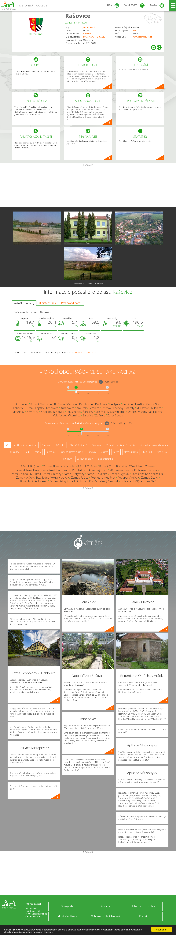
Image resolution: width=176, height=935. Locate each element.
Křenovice (52, 408)
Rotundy (92, 451)
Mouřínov (18, 412)
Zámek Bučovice (31, 466)
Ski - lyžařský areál (78, 445)
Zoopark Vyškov (119, 474)
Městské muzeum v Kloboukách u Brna (133, 470)
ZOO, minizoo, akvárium (25, 445)
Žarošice (88, 415)
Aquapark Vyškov (128, 477)
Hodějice (127, 404)
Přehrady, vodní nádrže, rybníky (121, 445)
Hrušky (139, 404)
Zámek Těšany (52, 474)
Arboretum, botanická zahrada (155, 445)
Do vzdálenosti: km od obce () (74, 423)
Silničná (100, 412)
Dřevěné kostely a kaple (71, 451)
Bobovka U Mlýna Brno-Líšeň (138, 481)
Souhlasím (161, 929)
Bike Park (147, 451)
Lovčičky (118, 408)
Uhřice (132, 412)
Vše (7, 445)
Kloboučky (152, 404)
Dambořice (86, 404)
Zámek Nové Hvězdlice (31, 470)
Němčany (32, 412)
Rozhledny (14, 451)
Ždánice (100, 415)
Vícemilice (74, 415)
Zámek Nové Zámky (141, 466)
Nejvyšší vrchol (131, 451)
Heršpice (114, 404)
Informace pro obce (144, 906)
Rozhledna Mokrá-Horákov (52, 477)
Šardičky (88, 412)
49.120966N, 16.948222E (94, 36)
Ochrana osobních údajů (105, 916)
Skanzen (96, 445)
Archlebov (22, 404)
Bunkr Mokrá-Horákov (33, 481)
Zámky (38, 451)
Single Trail (162, 451)
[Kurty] (37, 228)
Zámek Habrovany (58, 470)
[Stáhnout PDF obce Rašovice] (153, 47)
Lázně (116, 451)
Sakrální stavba (105, 458)
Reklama (106, 906)
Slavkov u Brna (116, 412)
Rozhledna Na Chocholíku (147, 474)
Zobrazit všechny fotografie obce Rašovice (88, 283)
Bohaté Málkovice (41, 404)
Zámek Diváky (149, 477)
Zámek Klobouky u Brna (26, 474)
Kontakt (143, 916)
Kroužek (82, 408)
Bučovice (87, 33)
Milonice (156, 408)
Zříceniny (50, 451)
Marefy (130, 408)
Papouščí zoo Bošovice (113, 466)
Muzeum (67, 458)
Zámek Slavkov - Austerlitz (59, 466)
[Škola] (88, 228)
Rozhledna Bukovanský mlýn (89, 470)
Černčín (72, 404)
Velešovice (59, 415)
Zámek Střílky (57, 481)
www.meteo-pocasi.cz (85, 352)
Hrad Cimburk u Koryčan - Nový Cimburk (94, 481)
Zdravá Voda (115, 415)
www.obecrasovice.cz (142, 36)
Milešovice (143, 408)
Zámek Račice (79, 477)
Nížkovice (58, 412)
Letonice (94, 408)
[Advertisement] (88, 186)
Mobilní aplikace (67, 916)
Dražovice (101, 404)
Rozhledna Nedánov (103, 477)
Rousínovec (74, 412)
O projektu (67, 906)
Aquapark (46, 445)
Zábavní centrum (85, 458)
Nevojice (46, 412)
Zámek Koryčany (74, 474)
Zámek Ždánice (87, 466)
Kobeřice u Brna (23, 408)
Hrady (27, 451)
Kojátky (39, 408)
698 (134, 30)
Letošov (106, 408)
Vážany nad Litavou (150, 412)
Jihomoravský (89, 27)
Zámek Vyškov (25, 477)
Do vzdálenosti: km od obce (77, 381)
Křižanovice (67, 408)
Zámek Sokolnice (97, 474)
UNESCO (60, 445)
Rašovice (77, 16)
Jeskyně (104, 451)
